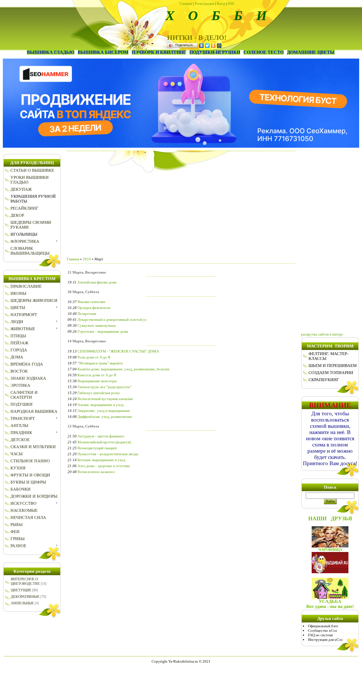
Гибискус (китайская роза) (98, 393)
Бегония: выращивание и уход (101, 460)
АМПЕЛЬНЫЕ (22, 603)
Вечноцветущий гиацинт (97, 448)
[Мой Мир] (219, 45)
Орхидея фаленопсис (94, 308)
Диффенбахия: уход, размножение (104, 416)
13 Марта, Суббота (83, 426)
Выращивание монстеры (97, 381)
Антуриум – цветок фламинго (100, 436)
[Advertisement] (181, 212)
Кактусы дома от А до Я (96, 375)
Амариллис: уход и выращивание (103, 411)
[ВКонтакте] (201, 45)
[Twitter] (207, 45)
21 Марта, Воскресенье (87, 272)
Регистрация (204, 3)
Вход (221, 3)
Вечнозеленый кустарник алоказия (105, 399)
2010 (87, 259)
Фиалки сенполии (91, 302)
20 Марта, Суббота (83, 292)
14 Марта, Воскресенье (87, 341)
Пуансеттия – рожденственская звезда (107, 454)
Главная (186, 3)
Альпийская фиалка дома (97, 282)
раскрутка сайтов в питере (322, 334)
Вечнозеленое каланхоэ (96, 472)
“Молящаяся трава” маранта (100, 363)
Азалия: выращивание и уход (100, 405)
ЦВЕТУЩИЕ (21, 590)
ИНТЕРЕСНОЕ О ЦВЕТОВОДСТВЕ (25, 581)
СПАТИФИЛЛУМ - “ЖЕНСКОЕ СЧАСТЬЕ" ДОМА (118, 351)
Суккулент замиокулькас (96, 325)
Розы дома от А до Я (93, 357)
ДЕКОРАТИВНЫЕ (25, 596)
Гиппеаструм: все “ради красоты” (104, 387)
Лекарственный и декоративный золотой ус (112, 319)
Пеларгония (86, 314)
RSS (231, 3)
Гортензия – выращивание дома (102, 331)
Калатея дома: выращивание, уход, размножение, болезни (123, 369)
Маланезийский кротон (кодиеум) (104, 442)
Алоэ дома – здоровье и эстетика (103, 466)
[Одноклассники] (213, 45)
